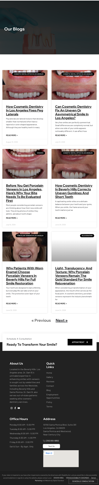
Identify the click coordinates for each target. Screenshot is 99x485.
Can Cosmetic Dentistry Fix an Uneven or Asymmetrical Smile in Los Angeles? (73, 112)
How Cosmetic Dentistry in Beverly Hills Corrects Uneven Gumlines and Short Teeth (73, 191)
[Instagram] (11, 408)
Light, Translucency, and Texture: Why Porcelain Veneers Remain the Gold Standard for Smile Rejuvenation (73, 275)
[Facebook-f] (15, 408)
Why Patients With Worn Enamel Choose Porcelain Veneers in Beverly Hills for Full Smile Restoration (24, 275)
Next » (62, 320)
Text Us (51, 446)
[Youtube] (19, 408)
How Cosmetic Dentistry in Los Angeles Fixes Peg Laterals (24, 110)
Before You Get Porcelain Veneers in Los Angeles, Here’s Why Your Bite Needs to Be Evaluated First (24, 193)
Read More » (12, 135)
